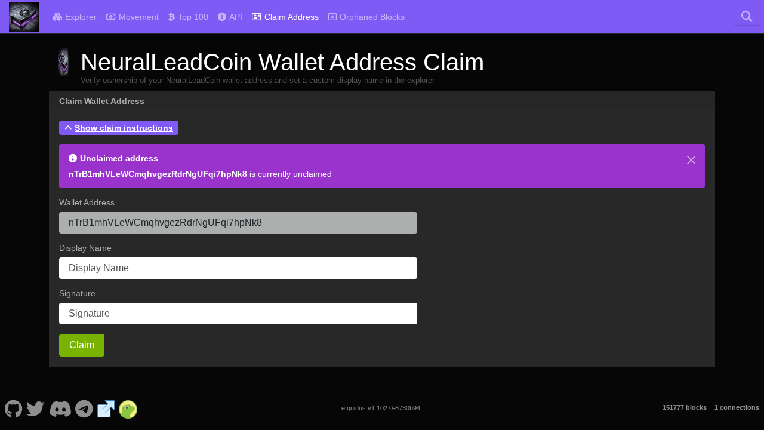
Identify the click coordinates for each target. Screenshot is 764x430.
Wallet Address (87, 202)
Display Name (85, 248)
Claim (81, 345)
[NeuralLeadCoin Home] (24, 17)
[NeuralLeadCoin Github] (13, 408)
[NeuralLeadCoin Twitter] (36, 408)
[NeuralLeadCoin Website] (106, 408)
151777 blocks (685, 407)
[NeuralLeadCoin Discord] (60, 408)
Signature (77, 293)
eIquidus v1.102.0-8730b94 (380, 407)
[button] (118, 128)
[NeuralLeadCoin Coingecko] (128, 408)
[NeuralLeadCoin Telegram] (84, 408)
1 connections (736, 407)
